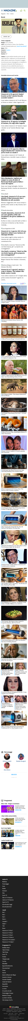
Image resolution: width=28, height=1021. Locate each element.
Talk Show (5, 952)
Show (3, 970)
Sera (3, 886)
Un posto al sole (6, 991)
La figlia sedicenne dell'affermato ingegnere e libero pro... (19, 832)
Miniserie (17, 835)
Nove (3, 928)
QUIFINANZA (8, 1011)
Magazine (3, 13)
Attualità (4, 963)
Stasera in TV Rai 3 (7, 935)
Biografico (18, 822)
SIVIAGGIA (24, 1010)
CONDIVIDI (5, 36)
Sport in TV (5, 902)
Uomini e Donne (6, 977)
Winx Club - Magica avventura (10, 804)
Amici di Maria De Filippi (9, 975)
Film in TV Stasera (7, 897)
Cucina (4, 961)
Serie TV (4, 895)
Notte (4, 888)
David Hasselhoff (21, 46)
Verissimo (5, 986)
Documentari (6, 968)
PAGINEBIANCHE (9, 1010)
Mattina (4, 881)
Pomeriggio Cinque (7, 993)
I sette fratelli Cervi (7, 840)
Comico (12, 13)
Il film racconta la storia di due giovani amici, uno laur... (20, 819)
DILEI (20, 1010)
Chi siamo (5, 1013)
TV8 (3, 926)
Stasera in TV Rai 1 (7, 930)
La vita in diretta (7, 998)
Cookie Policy (21, 1013)
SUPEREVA (19, 1011)
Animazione (18, 810)
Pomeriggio (5, 884)
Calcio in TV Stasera (7, 900)
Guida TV (4, 879)
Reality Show (6, 947)
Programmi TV (6, 945)
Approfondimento (7, 966)
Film (8, 13)
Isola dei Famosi (6, 982)
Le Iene (4, 988)
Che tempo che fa (7, 1000)
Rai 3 (3, 917)
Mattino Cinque (6, 995)
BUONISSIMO (14, 1011)
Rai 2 (3, 914)
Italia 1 (4, 923)
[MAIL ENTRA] (21, 10)
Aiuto (19, 1014)
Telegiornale (5, 959)
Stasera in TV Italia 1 (8, 942)
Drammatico (18, 846)
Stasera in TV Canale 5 (8, 939)
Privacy (16, 1013)
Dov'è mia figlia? (6, 828)
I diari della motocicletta (9, 816)
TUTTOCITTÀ (15, 1010)
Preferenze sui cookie (12, 1014)
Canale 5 (4, 921)
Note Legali (11, 1013)
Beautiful (4, 984)
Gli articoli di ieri (7, 907)
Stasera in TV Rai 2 (7, 933)
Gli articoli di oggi (7, 904)
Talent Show (5, 950)
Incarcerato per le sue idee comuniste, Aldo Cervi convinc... (20, 844)
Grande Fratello (6, 979)
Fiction (4, 956)
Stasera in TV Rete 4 (8, 937)
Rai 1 (3, 912)
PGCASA (4, 1010)
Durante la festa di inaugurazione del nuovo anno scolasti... (20, 807)
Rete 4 (4, 919)
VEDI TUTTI (14, 774)
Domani (4, 891)
